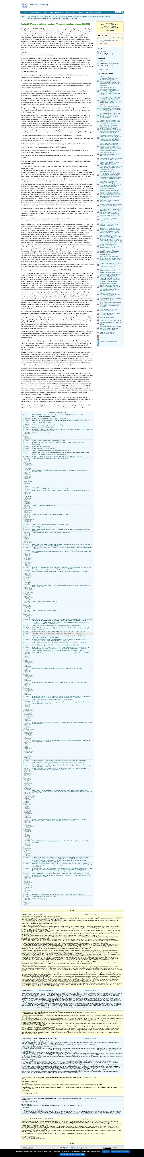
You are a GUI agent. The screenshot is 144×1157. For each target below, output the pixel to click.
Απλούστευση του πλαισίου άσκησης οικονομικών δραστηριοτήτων (110, 269)
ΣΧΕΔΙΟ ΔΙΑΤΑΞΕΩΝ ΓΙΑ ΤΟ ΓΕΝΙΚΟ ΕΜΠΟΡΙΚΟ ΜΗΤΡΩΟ (110, 314)
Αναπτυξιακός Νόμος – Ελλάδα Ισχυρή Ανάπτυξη (111, 219)
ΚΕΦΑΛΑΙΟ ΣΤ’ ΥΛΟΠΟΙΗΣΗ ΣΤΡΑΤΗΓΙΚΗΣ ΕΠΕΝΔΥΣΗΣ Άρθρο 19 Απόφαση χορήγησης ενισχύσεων (61, 490)
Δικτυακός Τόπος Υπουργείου (74, 12)
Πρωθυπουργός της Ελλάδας (38, 12)
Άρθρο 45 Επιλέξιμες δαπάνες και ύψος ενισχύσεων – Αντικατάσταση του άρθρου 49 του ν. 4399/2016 (61, 653)
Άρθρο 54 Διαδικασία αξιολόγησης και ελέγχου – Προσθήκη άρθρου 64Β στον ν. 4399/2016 (58, 762)
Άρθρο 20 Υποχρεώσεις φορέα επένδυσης (44, 505)
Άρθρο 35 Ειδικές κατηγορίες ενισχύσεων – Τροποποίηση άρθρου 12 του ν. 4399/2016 (56, 625)
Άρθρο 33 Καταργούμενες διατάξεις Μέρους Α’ (45, 610)
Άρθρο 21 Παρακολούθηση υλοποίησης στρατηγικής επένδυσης (50, 514)
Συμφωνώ (105, 1152)
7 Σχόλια (102, 61)
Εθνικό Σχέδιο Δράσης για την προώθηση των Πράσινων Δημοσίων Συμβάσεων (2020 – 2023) (110, 295)
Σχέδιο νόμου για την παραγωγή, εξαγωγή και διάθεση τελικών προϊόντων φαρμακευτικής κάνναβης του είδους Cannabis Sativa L (111, 259)
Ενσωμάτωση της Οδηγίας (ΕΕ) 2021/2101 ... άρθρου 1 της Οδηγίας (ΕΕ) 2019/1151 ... (110, 154)
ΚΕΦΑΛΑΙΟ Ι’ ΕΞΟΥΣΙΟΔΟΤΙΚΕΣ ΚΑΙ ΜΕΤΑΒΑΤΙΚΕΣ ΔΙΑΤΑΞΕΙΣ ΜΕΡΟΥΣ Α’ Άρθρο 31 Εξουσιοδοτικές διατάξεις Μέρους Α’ (61, 586)
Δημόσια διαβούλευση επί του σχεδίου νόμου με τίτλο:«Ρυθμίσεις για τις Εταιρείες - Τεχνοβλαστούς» (110, 224)
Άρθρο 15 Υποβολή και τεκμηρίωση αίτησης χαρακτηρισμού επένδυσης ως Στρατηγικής (57, 456)
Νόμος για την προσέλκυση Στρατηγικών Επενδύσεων (107, 332)
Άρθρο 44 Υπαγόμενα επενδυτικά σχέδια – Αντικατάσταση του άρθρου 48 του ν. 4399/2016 (58, 650)
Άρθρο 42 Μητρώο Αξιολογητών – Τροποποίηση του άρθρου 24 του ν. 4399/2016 (55, 645)
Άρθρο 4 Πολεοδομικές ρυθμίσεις (41, 422)
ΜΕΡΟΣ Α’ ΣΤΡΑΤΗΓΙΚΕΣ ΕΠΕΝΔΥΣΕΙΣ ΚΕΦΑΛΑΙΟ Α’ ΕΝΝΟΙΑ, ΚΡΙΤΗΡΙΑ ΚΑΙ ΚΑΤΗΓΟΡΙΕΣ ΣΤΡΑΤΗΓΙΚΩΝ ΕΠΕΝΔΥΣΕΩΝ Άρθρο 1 (58, 415)
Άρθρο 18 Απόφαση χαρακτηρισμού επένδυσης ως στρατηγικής (50, 488)
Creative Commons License (110, 1147)
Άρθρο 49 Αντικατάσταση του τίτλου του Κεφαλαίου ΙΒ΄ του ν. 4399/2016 (52, 699)
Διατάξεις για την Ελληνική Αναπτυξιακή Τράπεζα (111, 323)
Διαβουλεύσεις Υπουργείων (93, 12)
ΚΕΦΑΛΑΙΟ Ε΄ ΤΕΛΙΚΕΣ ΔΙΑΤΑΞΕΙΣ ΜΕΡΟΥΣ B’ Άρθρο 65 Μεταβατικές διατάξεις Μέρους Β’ (58, 894)
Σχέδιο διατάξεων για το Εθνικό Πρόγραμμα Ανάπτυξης (108, 310)
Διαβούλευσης (115, 63)
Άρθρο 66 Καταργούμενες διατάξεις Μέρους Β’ (45, 896)
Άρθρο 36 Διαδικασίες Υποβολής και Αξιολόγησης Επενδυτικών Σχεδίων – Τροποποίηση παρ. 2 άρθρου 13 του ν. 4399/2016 (61, 628)
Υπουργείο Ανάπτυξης (39, 4)
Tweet (100, 69)
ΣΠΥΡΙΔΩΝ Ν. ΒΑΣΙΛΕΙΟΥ (45, 1119)
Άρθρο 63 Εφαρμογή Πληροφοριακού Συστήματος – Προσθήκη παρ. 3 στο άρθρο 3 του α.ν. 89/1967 (60, 873)
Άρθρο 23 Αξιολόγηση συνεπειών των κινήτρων (45, 527)
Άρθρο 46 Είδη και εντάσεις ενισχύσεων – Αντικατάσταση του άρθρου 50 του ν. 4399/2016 (57, 668)
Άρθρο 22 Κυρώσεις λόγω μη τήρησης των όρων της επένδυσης (50, 524)
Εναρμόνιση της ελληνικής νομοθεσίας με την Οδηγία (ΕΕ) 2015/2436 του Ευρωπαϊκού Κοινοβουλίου (110, 328)
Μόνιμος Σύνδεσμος (90, 914)
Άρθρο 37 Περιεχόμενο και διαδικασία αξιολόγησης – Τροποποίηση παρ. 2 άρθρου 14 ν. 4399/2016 (60, 631)
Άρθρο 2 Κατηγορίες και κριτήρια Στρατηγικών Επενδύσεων (49, 418)
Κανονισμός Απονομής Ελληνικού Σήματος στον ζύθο (109, 200)
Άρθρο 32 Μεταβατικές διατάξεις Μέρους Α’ (44, 601)
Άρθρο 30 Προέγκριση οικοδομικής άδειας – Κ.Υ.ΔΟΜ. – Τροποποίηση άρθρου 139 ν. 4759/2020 (59, 571)
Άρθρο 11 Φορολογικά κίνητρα (41, 446)
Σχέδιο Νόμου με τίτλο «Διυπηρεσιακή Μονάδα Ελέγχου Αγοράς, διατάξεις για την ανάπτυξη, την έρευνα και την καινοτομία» (111, 304)
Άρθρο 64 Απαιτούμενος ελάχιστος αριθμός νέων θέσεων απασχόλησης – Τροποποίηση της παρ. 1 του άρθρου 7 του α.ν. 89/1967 (61, 876)
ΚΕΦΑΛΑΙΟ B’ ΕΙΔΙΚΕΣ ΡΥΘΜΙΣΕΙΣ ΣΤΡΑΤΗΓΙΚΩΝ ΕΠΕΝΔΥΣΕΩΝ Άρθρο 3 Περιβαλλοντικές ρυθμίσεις (61, 420)
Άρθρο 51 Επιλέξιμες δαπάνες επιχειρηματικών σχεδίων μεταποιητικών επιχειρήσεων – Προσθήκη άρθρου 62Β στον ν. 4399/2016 (62, 723)
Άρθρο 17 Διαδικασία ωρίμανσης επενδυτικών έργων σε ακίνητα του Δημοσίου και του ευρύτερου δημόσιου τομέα (59, 471)
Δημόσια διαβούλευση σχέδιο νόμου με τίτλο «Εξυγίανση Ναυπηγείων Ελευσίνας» (111, 205)
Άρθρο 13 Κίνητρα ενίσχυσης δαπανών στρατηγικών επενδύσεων (50, 450)
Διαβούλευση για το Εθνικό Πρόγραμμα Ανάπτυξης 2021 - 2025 (111, 299)
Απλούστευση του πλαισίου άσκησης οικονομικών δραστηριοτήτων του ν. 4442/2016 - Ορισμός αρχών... (110, 122)
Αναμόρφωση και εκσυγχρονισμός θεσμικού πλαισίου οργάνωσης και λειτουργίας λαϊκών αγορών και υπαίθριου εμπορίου (109, 252)
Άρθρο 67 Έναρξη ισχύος (39, 898)
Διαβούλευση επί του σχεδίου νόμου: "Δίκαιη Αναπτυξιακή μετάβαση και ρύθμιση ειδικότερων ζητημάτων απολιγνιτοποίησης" (110, 115)
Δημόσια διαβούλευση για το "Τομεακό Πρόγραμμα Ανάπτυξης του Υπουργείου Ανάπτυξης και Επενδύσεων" (111, 265)
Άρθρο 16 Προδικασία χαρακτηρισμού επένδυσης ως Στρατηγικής (50, 458)
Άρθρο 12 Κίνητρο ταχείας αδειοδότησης (43, 448)
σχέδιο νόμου (104, 43)
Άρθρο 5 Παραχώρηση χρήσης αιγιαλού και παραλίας (47, 425)
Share (106, 69)
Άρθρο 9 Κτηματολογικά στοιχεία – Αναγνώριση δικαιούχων (49, 440)
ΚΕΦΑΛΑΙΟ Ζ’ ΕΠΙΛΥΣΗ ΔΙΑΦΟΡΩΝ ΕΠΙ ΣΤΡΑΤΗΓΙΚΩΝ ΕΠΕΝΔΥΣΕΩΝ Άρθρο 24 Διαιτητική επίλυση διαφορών (61, 530)
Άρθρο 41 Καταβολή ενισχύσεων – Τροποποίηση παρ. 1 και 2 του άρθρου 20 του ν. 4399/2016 (59, 642)
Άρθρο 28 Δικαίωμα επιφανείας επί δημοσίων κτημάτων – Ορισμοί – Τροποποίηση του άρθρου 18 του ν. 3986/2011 (61, 551)
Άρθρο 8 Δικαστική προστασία (40, 433)
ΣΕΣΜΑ (40, 914)
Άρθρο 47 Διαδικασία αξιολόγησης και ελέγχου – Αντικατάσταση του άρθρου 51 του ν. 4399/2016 (59, 682)
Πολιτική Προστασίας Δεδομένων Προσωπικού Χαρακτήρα (74, 1147)
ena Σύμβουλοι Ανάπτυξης (45, 990)
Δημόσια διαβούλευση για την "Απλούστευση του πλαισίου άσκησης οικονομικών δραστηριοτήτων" (110, 246)
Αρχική (25, 12)
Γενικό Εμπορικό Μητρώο (107, 317)
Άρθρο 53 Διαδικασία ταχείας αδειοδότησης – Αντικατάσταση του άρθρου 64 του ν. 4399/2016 (59, 760)
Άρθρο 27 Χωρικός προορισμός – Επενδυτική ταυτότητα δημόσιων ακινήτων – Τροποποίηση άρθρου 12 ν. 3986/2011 (62, 548)
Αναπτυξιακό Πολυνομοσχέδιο (108, 341)
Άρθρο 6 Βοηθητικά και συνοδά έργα (42, 427)
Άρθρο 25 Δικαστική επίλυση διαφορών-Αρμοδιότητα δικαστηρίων (51, 532)
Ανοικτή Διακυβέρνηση (56, 12)
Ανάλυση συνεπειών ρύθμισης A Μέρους (111, 38)
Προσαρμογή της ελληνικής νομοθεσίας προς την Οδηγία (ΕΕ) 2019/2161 (111, 158)
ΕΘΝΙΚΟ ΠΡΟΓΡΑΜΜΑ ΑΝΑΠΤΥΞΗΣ (110, 320)
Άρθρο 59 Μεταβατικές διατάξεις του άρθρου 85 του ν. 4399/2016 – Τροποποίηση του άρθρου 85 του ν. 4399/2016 (61, 841)
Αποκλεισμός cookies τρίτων (120, 1152)
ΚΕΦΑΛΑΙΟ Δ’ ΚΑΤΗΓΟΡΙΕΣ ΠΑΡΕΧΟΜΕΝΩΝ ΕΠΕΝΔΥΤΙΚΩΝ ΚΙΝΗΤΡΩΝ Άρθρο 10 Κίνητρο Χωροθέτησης (58, 443)
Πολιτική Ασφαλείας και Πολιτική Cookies (74, 1148)
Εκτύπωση (103, 51)
